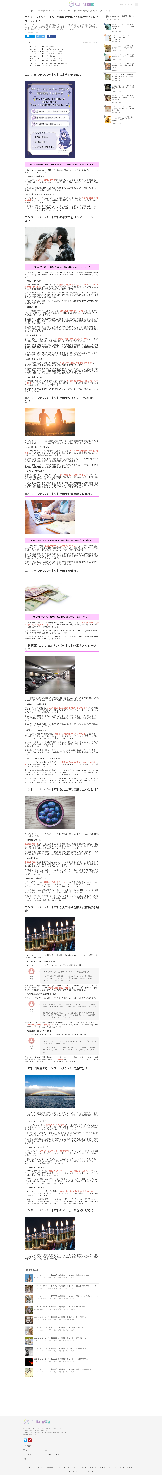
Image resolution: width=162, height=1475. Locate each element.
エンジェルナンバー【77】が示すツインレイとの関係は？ (47, 51)
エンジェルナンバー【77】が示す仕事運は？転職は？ (46, 54)
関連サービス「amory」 (127, 1467)
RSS (100, 1467)
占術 (24, 1459)
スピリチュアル (28, 1454)
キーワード (41, 1467)
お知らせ (58, 1467)
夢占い (25, 1450)
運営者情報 (50, 1467)
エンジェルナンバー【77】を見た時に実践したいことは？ (47, 61)
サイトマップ (31, 1467)
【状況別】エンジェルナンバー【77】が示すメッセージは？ (48, 58)
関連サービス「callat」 (111, 1467)
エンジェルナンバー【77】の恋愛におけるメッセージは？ (47, 49)
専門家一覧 (93, 1467)
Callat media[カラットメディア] (33, 11)
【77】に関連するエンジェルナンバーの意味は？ (44, 65)
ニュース (48, 1450)
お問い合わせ (67, 1467)
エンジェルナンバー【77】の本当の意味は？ (43, 47)
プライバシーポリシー (80, 1467)
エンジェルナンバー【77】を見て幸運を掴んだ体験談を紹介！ (48, 63)
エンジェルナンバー (52, 11)
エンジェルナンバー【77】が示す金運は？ (42, 56)
